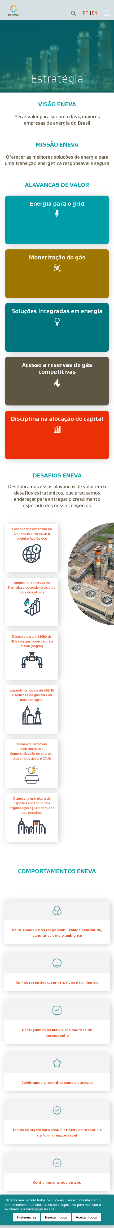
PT (85, 13)
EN (94, 13)
